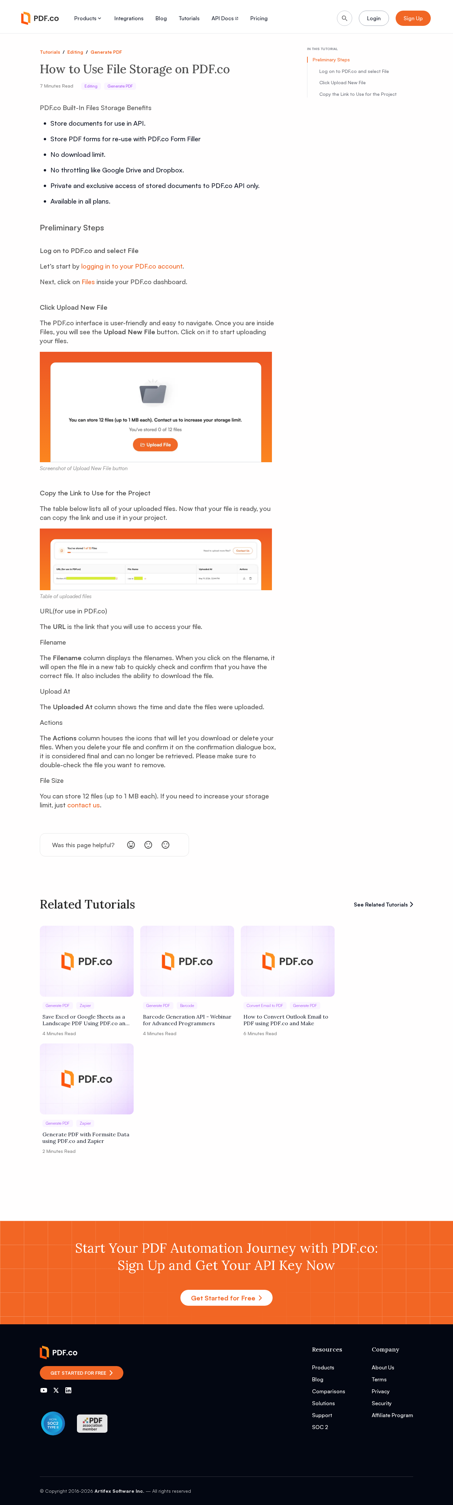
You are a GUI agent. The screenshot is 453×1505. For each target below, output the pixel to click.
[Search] (344, 18)
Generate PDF (106, 52)
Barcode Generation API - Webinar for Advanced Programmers (187, 1020)
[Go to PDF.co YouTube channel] (44, 1390)
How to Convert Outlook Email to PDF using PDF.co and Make (285, 1020)
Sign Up (413, 18)
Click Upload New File (342, 82)
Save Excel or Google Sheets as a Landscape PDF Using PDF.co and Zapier (85, 1020)
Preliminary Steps (331, 59)
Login (374, 18)
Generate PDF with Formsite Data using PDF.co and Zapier (85, 1137)
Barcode (187, 1005)
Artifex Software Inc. (119, 1491)
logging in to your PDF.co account (131, 266)
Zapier (85, 1005)
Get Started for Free (223, 1298)
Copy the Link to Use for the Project (358, 94)
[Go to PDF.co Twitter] (56, 1390)
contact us (83, 805)
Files (88, 282)
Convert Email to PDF (265, 1005)
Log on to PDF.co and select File (354, 71)
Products (85, 18)
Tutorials (189, 18)
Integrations (129, 18)
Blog (161, 18)
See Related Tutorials (381, 904)
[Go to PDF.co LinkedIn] (68, 1390)
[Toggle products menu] (99, 18)
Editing (75, 52)
